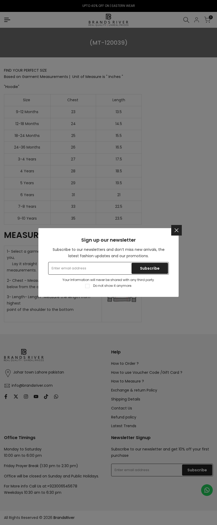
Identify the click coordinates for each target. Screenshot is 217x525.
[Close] (176, 230)
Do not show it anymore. (112, 285)
